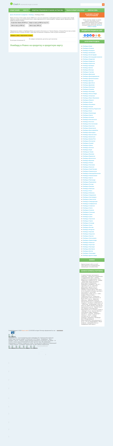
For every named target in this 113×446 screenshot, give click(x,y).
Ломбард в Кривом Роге (89, 139)
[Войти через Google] (96, 35)
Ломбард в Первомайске (89, 182)
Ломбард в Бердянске (89, 61)
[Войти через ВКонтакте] (87, 35)
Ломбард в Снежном (88, 210)
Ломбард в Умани (87, 225)
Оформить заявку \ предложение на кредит (22, 35)
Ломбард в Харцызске (89, 233)
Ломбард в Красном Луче (90, 134)
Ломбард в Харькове (88, 231)
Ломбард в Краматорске (89, 128)
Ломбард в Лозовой (88, 143)
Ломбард (31, 14)
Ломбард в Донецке (88, 80)
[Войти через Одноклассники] (99, 35)
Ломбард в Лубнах (88, 145)
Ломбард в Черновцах (89, 246)
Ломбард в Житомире (89, 91)
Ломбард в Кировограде (89, 113)
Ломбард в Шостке (88, 251)
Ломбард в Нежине (88, 162)
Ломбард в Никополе (88, 167)
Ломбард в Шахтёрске (89, 249)
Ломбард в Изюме (88, 102)
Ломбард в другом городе (90, 255)
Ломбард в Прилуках (88, 186)
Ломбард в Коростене (89, 126)
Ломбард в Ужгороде (88, 223)
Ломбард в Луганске (88, 147)
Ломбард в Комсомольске (90, 119)
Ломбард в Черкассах (89, 242)
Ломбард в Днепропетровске (90, 78)
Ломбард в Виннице (88, 70)
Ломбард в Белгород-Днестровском (92, 57)
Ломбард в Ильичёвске (89, 104)
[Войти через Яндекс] (93, 35)
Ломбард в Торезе (88, 221)
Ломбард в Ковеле (88, 115)
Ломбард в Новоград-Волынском (92, 173)
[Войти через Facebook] (90, 35)
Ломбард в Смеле (88, 208)
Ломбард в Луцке (87, 149)
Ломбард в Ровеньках (88, 188)
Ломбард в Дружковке (89, 85)
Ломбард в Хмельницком (89, 238)
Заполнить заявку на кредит (94, 25)
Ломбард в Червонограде (90, 240)
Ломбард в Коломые (88, 117)
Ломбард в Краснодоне (89, 132)
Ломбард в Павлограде (89, 180)
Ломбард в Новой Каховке (90, 169)
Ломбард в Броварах (88, 65)
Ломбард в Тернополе (89, 218)
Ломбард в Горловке (88, 72)
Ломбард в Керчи (87, 111)
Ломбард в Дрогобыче (89, 82)
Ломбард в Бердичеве (89, 59)
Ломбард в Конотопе (88, 121)
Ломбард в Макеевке (88, 154)
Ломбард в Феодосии (88, 229)
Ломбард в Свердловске (89, 195)
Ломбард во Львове (88, 152)
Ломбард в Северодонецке (90, 201)
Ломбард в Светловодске (89, 197)
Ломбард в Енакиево (88, 89)
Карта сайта (25, 330)
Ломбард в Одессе (88, 177)
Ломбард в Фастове (88, 227)
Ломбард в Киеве (87, 46)
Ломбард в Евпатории (89, 87)
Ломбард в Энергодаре (89, 253)
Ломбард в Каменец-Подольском (92, 108)
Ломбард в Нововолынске (90, 171)
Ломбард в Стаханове (89, 212)
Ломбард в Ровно (87, 190)
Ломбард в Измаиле (88, 100)
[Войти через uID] (85, 35)
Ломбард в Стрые (87, 214)
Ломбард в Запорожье (89, 95)
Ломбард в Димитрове (89, 74)
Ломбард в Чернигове (89, 244)
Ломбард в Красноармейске (90, 130)
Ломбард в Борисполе (89, 63)
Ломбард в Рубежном (88, 193)
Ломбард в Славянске (89, 205)
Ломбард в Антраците (89, 50)
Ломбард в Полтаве (88, 184)
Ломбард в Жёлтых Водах (90, 93)
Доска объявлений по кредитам (18, 14)
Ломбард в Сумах (87, 216)
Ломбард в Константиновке (90, 123)
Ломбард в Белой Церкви (90, 54)
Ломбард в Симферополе (90, 203)
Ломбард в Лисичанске (89, 141)
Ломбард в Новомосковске (90, 175)
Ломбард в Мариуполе (89, 156)
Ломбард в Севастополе (89, 199)
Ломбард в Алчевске (88, 48)
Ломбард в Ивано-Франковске (91, 98)
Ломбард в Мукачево (88, 160)
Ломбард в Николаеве (89, 164)
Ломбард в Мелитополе (89, 158)
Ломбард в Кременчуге (89, 136)
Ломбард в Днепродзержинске (91, 76)
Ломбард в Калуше (88, 106)
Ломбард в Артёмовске (89, 52)
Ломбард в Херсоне (88, 236)
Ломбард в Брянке (88, 67)
